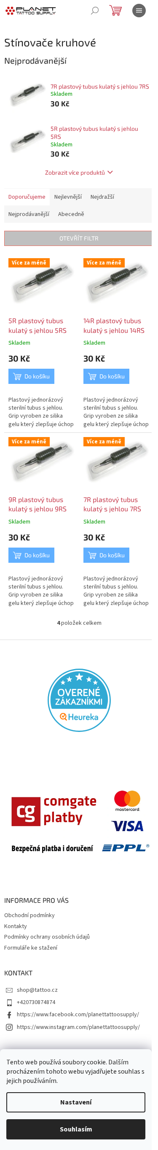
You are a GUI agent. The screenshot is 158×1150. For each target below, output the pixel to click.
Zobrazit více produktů (75, 172)
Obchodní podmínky (29, 915)
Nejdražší (102, 197)
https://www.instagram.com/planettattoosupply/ (78, 1027)
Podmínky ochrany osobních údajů (47, 937)
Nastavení (75, 1102)
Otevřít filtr (79, 238)
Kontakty (15, 926)
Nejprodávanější (28, 214)
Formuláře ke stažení (30, 948)
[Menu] (139, 10)
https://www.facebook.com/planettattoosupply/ (78, 1014)
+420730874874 (36, 1002)
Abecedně (71, 214)
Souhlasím (76, 1129)
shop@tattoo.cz (37, 990)
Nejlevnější (68, 197)
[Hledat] (94, 10)
